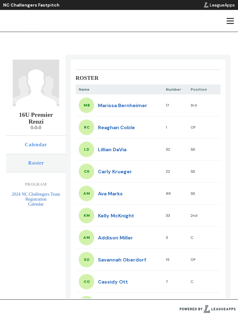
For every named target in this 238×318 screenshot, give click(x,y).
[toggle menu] (230, 21)
